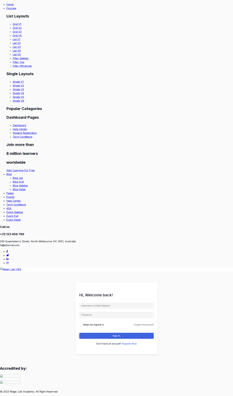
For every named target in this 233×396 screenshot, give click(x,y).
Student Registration (25, 133)
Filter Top (18, 62)
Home (10, 4)
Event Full (12, 216)
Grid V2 (17, 27)
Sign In (116, 335)
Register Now (129, 343)
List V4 (17, 50)
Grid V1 (17, 24)
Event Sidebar (14, 212)
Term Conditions (22, 136)
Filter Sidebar (21, 58)
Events (10, 197)
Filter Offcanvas (22, 66)
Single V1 (18, 81)
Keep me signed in (93, 324)
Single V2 (18, 85)
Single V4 (18, 93)
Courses (11, 8)
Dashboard (19, 125)
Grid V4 (17, 35)
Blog (9, 174)
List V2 (17, 43)
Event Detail (13, 219)
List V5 (17, 54)
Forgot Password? (144, 324)
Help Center (20, 129)
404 (8, 208)
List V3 (17, 46)
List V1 (16, 39)
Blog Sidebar (20, 185)
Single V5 (18, 97)
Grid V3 (17, 31)
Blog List (18, 178)
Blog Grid (18, 181)
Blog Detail (19, 189)
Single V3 (18, 89)
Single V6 (18, 100)
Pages (10, 193)
